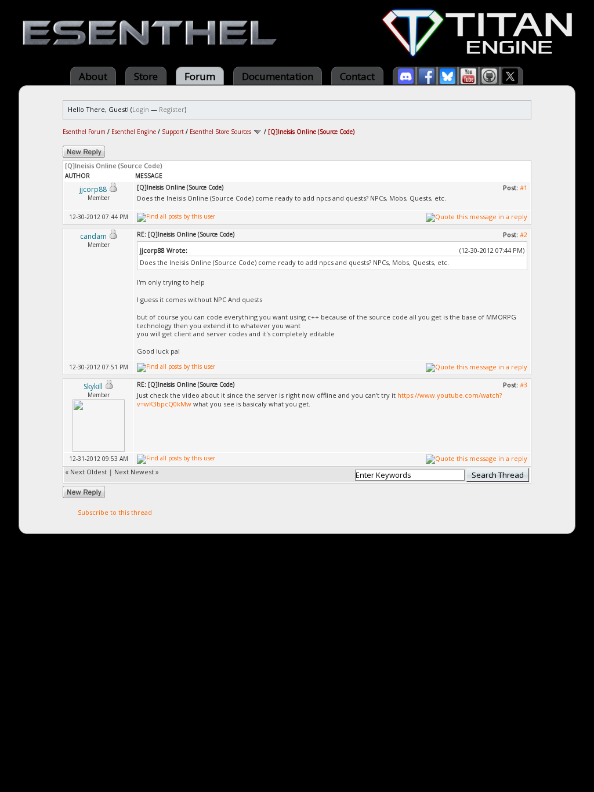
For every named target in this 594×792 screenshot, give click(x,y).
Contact (357, 76)
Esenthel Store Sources (220, 132)
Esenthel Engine (133, 132)
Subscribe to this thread (115, 512)
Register (171, 109)
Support (173, 132)
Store (146, 76)
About (93, 76)
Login (140, 109)
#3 (523, 384)
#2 (523, 234)
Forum (199, 76)
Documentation (277, 76)
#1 (523, 187)
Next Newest (134, 471)
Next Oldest (88, 471)
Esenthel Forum (84, 132)
